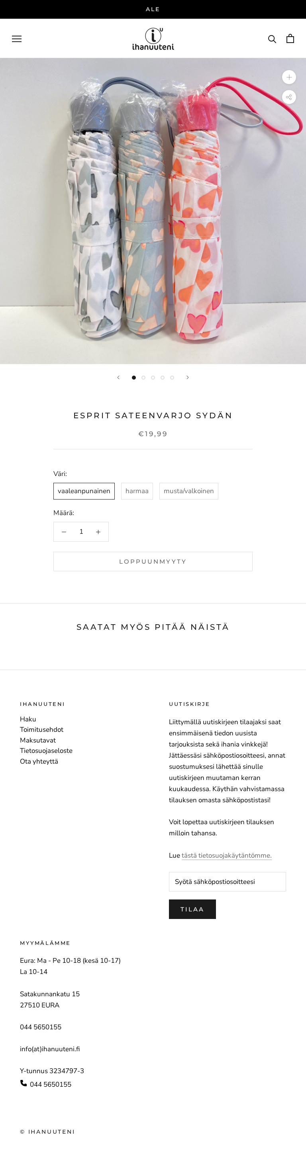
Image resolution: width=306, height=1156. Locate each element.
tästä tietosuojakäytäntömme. (227, 855)
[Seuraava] (187, 377)
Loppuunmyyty (153, 561)
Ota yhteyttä (39, 761)
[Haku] (272, 38)
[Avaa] (17, 38)
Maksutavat (38, 740)
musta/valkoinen (189, 491)
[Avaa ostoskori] (290, 38)
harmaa (137, 491)
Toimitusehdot (41, 730)
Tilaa (192, 909)
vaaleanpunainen (84, 491)
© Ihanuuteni (47, 1131)
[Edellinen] (118, 377)
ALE (153, 9)
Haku (28, 719)
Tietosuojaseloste (46, 751)
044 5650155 (50, 1084)
